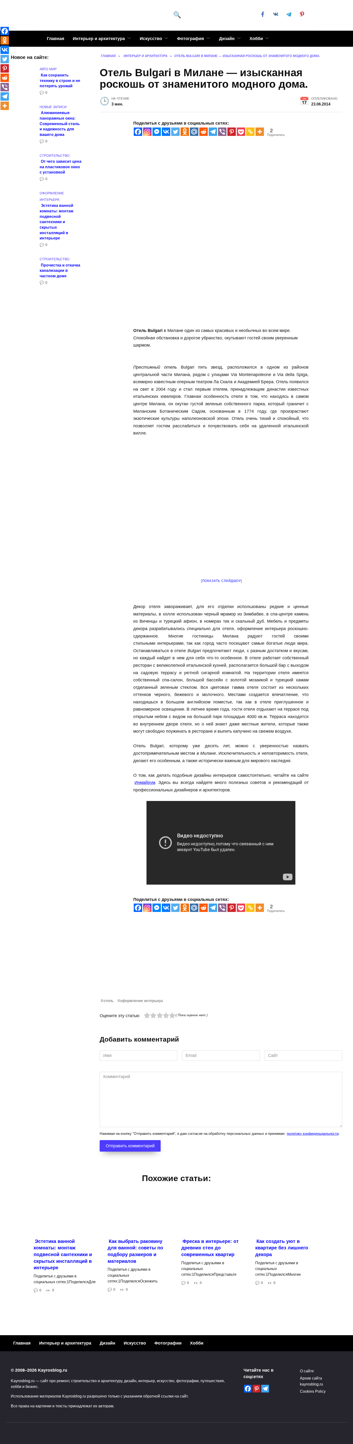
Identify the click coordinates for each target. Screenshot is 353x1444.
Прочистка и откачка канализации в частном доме (60, 270)
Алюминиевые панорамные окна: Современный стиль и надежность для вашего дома (60, 123)
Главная (55, 38)
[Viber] (222, 132)
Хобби (256, 38)
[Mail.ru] (194, 132)
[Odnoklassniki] (185, 132)
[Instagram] (147, 132)
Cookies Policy (313, 1391)
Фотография (190, 38)
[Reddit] (203, 132)
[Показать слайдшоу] (221, 581)
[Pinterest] (231, 132)
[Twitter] (175, 132)
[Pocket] (241, 132)
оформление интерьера (141, 1000)
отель (108, 1000)
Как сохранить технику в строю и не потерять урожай (60, 80)
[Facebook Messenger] (156, 132)
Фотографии (168, 1343)
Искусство (151, 38)
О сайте (307, 1371)
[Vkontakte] (166, 132)
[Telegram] (213, 132)
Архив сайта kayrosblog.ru (311, 1381)
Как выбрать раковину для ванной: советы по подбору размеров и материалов (135, 1251)
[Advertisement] (221, 963)
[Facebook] (138, 132)
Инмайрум (144, 782)
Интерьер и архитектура (99, 38)
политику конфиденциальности (313, 1133)
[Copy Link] (250, 132)
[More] (260, 132)
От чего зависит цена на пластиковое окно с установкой (60, 166)
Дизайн (227, 38)
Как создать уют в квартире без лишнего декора (281, 1248)
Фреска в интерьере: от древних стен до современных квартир (210, 1248)
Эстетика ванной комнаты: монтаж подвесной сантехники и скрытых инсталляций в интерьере (56, 221)
